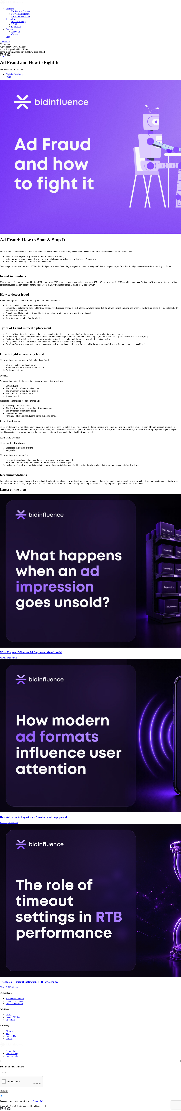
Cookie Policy (12, 1053)
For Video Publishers (20, 16)
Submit (4, 1091)
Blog (8, 37)
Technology (11, 19)
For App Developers (20, 14)
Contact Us (5, 41)
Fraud (8, 77)
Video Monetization (14, 1003)
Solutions (10, 9)
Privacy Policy (12, 1051)
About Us (15, 31)
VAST (14, 24)
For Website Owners (20, 11)
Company (10, 29)
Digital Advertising (14, 74)
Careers (14, 34)
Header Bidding (18, 21)
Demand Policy (13, 1056)
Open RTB (16, 26)
